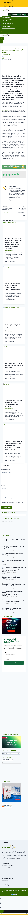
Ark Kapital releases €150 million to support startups (7, 209)
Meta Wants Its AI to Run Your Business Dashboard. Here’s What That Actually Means (15, 539)
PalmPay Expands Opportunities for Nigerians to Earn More (14, 554)
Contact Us (6, 3)
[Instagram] (14, 894)
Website (3, 500)
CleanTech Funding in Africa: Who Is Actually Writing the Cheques (14, 576)
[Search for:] (14, 515)
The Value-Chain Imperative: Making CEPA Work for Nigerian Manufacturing (16, 600)
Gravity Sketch (6, 110)
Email (3, 495)
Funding (4, 25)
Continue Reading (10, 261)
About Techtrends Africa (8, 866)
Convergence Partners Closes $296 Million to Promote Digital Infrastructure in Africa (12, 286)
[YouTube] (16, 894)
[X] (12, 894)
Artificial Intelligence (8, 28)
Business (4, 20)
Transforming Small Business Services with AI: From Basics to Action (15, 561)
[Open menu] (1, 41)
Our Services (6, 5)
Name (3, 490)
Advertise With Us (7, 2)
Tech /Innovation (7, 19)
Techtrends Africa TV (8, 6)
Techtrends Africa (6, 851)
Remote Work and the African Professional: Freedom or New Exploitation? (13, 608)
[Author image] (3, 57)
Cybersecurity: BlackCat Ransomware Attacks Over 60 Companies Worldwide (22, 211)
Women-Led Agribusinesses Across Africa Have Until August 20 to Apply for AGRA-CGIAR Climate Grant (16, 569)
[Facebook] (11, 894)
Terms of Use (5, 880)
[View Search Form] (2, 32)
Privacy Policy (5, 883)
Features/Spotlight (7, 23)
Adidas (8, 113)
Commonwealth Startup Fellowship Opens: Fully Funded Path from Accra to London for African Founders (15, 593)
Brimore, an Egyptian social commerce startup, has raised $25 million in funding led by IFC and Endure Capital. (14, 445)
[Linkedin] (15, 894)
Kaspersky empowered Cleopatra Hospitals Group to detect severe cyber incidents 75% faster (15, 584)
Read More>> (16, 858)
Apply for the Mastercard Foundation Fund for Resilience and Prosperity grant (13, 327)
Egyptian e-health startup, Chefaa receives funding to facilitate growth (14, 365)
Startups (4, 22)
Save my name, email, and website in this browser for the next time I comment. (12, 503)
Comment (4, 485)
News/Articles (6, 17)
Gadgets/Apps (6, 26)
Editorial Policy (5, 885)
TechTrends (8, 56)
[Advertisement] (14, 688)
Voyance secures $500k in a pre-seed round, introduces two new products (13, 403)
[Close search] (2, 911)
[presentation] (14, 229)
